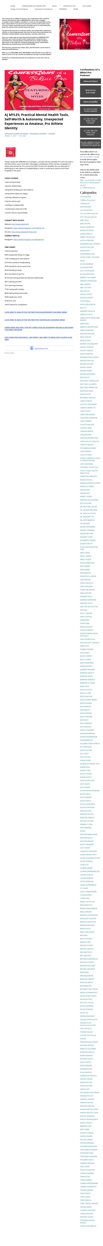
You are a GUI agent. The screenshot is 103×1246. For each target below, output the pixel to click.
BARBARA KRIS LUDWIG (89, 357)
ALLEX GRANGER (86, 264)
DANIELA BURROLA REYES (90, 483)
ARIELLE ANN (85, 340)
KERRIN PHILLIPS (87, 814)
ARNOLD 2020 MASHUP (89, 344)
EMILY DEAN (85, 553)
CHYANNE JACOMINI (88, 448)
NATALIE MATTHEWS (88, 996)
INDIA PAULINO (86, 627)
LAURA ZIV (84, 865)
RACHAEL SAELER (87, 1045)
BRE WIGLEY (85, 377)
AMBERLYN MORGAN (88, 281)
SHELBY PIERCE (86, 1123)
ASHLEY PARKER (86, 351)
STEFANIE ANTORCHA (88, 1146)
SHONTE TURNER (86, 1133)
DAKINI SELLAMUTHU (88, 476)
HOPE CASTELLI (86, 617)
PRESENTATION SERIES (89, 1042)
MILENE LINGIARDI (87, 969)
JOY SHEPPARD (86, 747)
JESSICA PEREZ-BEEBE (88, 700)
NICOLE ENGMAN (86, 1006)
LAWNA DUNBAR (86, 878)
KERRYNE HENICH (87, 818)
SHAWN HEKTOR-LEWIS (89, 1113)
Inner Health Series (87, 639)
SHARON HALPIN (86, 1103)
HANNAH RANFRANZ (88, 600)
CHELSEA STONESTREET (89, 438)
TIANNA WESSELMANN (89, 1183)
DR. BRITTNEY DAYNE (88, 507)
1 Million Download (87, 200)
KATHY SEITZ (85, 794)
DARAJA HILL (85, 493)
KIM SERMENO (85, 828)
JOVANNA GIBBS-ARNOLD (90, 744)
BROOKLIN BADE (86, 391)
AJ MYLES (52, 133)
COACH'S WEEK (86, 455)
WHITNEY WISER (86, 1217)
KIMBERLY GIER (86, 824)
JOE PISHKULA (85, 727)
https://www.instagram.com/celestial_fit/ (28, 228)
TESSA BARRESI (86, 1180)
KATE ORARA (85, 787)
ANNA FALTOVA (86, 314)
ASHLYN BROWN (86, 354)
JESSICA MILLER (86, 696)
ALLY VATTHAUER (87, 271)
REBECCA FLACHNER (88, 1049)
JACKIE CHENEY (86, 656)
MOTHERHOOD (85, 986)
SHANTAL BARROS (87, 1099)
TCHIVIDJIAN (85, 301)
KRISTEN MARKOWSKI (88, 834)
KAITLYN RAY (85, 757)
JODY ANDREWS (86, 723)
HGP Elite (83, 610)
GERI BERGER (85, 580)
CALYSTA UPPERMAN (88, 404)
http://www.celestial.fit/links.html (24, 232)
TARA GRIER (85, 1167)
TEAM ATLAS (85, 1177)
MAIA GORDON (86, 912)
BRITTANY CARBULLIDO (89, 381)
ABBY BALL (84, 220)
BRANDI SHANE (86, 371)
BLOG (54, 6)
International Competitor (38, 133)
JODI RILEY (84, 720)
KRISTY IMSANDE (87, 844)
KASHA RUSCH (85, 777)
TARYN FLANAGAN (87, 1170)
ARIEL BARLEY (85, 337)
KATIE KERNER (86, 797)
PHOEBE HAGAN (86, 1032)
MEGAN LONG (85, 942)
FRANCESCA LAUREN (88, 576)
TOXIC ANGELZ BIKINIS (89, 1203)
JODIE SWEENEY (86, 713)
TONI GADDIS (85, 1197)
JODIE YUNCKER (86, 717)
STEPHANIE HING (86, 1153)
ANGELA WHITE (86, 294)
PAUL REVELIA (85, 1029)
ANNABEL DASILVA (87, 311)
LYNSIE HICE (85, 898)
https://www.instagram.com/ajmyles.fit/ (28, 239)
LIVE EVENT (86, 6)
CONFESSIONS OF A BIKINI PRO (34, 6)
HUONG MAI (85, 623)
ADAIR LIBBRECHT (87, 227)
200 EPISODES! (85, 207)
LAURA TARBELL (86, 861)
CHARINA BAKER (86, 431)
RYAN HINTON (85, 1072)
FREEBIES (63, 9)
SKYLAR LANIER (86, 1140)
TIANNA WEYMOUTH (88, 1187)
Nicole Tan (84, 1013)
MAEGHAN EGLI (86, 905)
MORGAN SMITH (86, 982)
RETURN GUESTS (86, 1059)
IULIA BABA (84, 653)
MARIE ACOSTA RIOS (88, 922)
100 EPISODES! (85, 197)
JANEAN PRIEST (86, 666)
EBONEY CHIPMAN (87, 530)
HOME (12, 6)
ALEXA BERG (85, 251)
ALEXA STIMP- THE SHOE (89, 257)
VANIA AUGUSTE (86, 1214)
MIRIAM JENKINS (86, 976)
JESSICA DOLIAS (86, 690)
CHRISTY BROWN (86, 445)
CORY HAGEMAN (86, 464)
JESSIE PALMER (86, 703)
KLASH (82, 831)
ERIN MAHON (85, 573)
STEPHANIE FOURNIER (88, 1150)
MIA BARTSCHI (86, 952)
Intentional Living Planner (44, 9)
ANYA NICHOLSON (87, 334)
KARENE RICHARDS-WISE (89, 764)
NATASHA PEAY (86, 999)
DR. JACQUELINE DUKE (88, 510)
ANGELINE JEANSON (87, 304)
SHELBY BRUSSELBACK (89, 1119)
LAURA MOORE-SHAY (88, 855)
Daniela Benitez (86, 480)
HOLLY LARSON (86, 613)
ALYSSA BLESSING (87, 274)
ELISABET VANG (86, 537)
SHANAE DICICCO (86, 1096)
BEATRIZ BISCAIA (87, 361)
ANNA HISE (84, 324)
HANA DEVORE (85, 593)
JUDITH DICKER (86, 750)
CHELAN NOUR (85, 435)
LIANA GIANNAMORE (88, 885)
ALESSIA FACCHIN (87, 247)
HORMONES (84, 620)
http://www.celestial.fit (20, 224)
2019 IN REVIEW (86, 210)
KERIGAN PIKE (85, 811)
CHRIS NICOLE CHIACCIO (89, 441)
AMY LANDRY (85, 284)
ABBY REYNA (85, 224)
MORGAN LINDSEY (87, 979)
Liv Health (84, 888)
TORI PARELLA (85, 1200)
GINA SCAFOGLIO (86, 583)
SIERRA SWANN (86, 1136)
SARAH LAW (84, 1089)
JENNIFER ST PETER (87, 683)
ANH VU (83, 308)
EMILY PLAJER (85, 559)
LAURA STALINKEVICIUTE (90, 858)
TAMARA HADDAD (87, 1163)
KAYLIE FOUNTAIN (87, 807)
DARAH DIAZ (85, 490)
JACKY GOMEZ (85, 659)
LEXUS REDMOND (87, 881)
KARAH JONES (85, 760)
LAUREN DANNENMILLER (90, 871)
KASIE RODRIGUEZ (87, 781)
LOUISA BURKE (86, 895)
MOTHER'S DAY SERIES (89, 989)
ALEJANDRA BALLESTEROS (90, 244)
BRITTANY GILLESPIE (88, 384)
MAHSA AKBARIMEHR (88, 908)
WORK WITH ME (69, 6)
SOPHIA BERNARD (87, 1143)
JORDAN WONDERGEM (88, 737)
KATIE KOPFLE (85, 801)
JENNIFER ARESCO (87, 673)
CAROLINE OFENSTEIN (88, 418)
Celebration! (85, 203)
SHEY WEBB (84, 1129)
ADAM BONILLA (86, 234)
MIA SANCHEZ (85, 955)
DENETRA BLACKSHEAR (89, 500)
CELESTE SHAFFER (87, 425)
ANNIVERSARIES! (86, 330)
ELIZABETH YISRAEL (88, 540)
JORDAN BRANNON (87, 733)
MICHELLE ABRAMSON (89, 959)
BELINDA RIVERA (86, 364)
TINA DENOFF (85, 1193)
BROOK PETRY (85, 394)
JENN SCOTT (84, 686)
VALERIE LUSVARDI (87, 1210)
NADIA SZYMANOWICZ (89, 993)
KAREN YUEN (85, 770)
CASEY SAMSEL (86, 421)
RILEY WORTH (85, 1062)
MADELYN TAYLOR (87, 902)
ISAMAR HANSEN (86, 649)
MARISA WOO (85, 929)
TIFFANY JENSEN (86, 1190)
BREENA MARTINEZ (87, 374)
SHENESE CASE (85, 1126)
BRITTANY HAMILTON (88, 387)
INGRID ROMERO (86, 630)
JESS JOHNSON (85, 706)
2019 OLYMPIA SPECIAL (89, 214)
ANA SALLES (85, 291)
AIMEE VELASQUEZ (87, 237)
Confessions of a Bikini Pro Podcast (16, 133)
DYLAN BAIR (85, 523)
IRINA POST (84, 646)
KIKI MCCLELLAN (86, 821)
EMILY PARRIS (85, 556)
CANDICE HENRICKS (87, 408)
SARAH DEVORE (86, 1082)
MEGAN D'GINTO (86, 945)
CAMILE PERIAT (86, 401)
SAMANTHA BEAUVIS (88, 1076)
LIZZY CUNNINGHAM (88, 892)
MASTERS (84, 935)
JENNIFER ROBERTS (87, 680)
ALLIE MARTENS (86, 267)
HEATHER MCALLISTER (89, 607)
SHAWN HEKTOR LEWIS (89, 1109)
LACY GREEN (85, 848)
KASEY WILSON (86, 774)
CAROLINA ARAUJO (87, 414)
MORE (75, 9)
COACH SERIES (85, 451)
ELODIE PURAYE (86, 544)
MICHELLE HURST (87, 962)
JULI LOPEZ (84, 754)
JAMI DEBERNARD (87, 663)
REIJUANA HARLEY (87, 1052)
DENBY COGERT (86, 497)
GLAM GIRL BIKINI (87, 590)
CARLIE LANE (85, 411)
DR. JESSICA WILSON (88, 513)
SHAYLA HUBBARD (87, 1116)
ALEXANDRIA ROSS (87, 254)
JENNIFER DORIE (86, 676)
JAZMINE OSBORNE (87, 670)
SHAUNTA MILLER (87, 1106)
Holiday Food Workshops (19, 9)
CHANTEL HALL (86, 428)
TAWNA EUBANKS (87, 1173)
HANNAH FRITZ (86, 597)
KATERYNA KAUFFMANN (89, 791)
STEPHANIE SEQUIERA (88, 1156)
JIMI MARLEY (85, 710)
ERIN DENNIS (85, 566)
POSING (83, 1039)
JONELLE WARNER (87, 730)
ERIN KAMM (85, 570)
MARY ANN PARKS (87, 932)
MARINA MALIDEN (87, 925)
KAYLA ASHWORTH (87, 804)
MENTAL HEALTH (86, 949)
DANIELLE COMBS (87, 486)
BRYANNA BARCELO (88, 398)
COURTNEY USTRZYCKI (89, 467)
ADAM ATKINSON (87, 230)
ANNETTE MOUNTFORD (89, 327)
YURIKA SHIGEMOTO (88, 1226)
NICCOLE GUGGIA (86, 1003)
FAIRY (82, 261)
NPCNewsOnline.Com (88, 157)
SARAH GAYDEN (86, 1086)
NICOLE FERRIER (86, 1009)
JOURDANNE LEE (86, 740)
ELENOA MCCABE (86, 534)
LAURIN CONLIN (86, 875)
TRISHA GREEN (86, 1207)
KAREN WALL (85, 767)
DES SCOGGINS (85, 503)
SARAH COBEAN (86, 1079)
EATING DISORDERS (87, 527)
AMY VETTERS (85, 288)
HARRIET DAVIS (86, 603)
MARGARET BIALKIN (88, 919)
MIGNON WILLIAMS (87, 966)
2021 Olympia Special (88, 217)
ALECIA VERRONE (87, 240)
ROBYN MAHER (86, 1066)
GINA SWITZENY (86, 586)
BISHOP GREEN (86, 367)
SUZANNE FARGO (86, 1160)
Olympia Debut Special (88, 1019)
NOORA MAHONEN (87, 1016)
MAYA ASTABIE (86, 939)
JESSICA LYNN (85, 693)
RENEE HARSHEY (86, 1056)
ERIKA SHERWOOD (87, 563)
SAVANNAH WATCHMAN (89, 1092)
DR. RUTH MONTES (87, 520)
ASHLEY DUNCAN (86, 347)
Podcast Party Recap (88, 1035)
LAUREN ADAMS (86, 868)
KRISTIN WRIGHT (87, 841)
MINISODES (84, 972)
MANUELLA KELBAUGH (89, 915)
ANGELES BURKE (86, 298)
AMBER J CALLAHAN (88, 277)
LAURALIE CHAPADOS (88, 851)
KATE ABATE (85, 784)
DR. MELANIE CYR (87, 517)
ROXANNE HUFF (86, 1069)
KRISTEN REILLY (86, 838)
